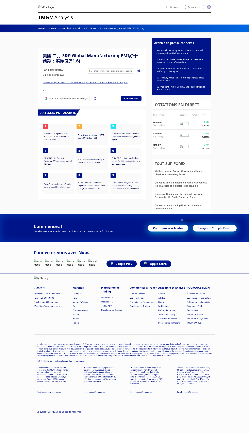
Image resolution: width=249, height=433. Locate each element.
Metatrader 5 (107, 302)
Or (74, 306)
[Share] (139, 71)
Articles (161, 298)
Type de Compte (137, 294)
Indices (76, 318)
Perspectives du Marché (169, 323)
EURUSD (157, 133)
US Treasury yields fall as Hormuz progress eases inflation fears (180, 79)
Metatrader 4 (107, 297)
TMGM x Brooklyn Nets (197, 318)
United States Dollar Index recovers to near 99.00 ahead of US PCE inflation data (180, 61)
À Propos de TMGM (196, 294)
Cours (161, 302)
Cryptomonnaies (80, 310)
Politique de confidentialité (199, 302)
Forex (75, 298)
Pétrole (76, 323)
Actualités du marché (69, 28)
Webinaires (163, 306)
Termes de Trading (166, 314)
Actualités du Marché (167, 318)
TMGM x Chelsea (195, 314)
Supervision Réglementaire (199, 298)
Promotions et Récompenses (143, 302)
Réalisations (192, 310)
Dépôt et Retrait (137, 298)
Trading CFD (78, 294)
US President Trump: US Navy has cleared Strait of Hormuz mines (180, 88)
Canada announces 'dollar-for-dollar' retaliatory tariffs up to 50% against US (179, 70)
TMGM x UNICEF (195, 323)
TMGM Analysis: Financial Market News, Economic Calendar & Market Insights (85, 82)
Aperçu (161, 294)
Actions (76, 314)
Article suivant (131, 98)
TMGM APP (106, 306)
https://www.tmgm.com (49, 306)
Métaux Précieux (80, 302)
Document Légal (194, 306)
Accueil (41, 28)
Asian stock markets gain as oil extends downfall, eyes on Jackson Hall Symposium (180, 52)
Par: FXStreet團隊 (53, 70)
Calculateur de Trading (111, 310)
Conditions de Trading (140, 306)
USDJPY (157, 145)
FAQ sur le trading (166, 310)
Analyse (52, 28)
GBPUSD (157, 122)
